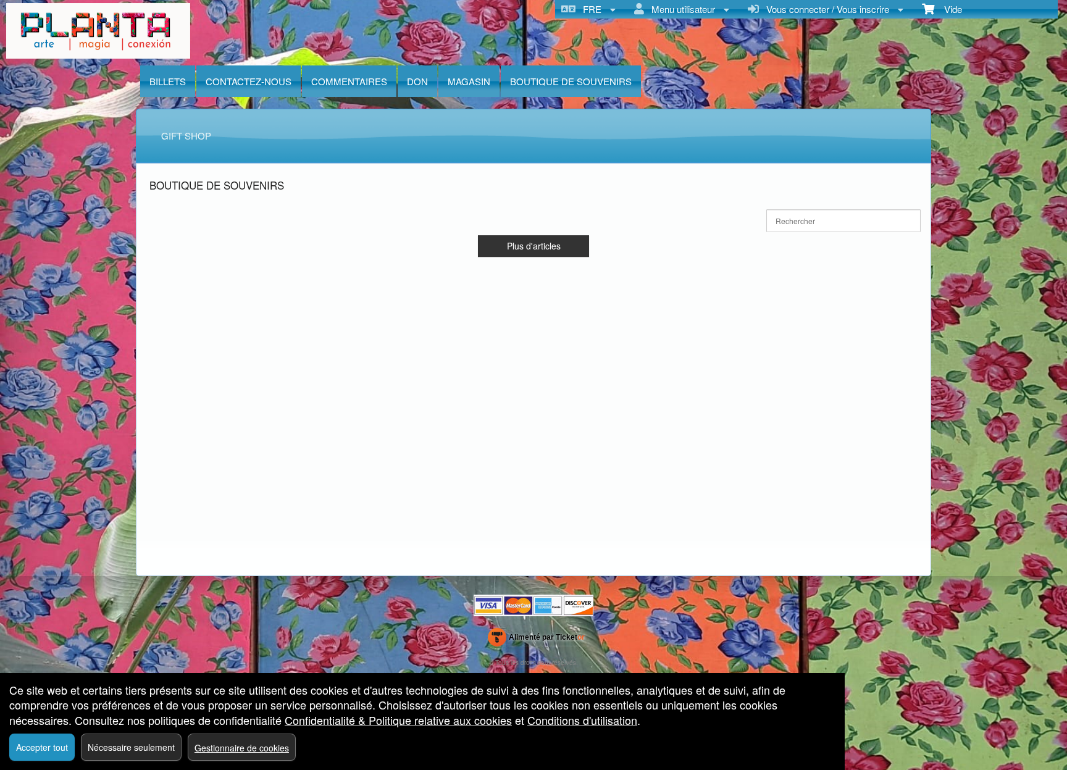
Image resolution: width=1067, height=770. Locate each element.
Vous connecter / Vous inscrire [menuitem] (825, 8)
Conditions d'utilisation (582, 720)
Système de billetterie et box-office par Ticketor (535, 640)
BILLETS (167, 81)
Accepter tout (42, 747)
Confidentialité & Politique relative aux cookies (398, 720)
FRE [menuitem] (589, 8)
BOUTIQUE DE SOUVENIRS (571, 81)
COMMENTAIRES (349, 81)
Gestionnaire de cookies (242, 748)
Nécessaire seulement (131, 747)
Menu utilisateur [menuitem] (681, 8)
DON (417, 81)
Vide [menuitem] (948, 8)
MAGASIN (469, 81)
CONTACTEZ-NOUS (248, 81)
